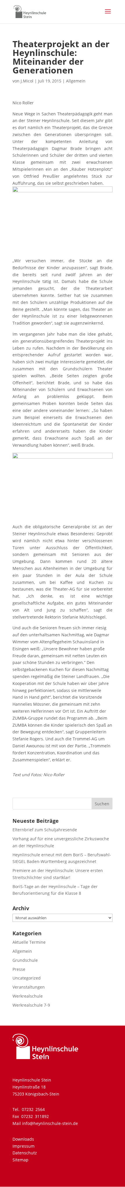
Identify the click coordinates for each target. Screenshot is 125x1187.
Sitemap (20, 1160)
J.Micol (27, 81)
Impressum (23, 1146)
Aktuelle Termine (29, 942)
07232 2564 (33, 1109)
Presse (18, 969)
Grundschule (25, 960)
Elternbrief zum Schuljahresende (44, 829)
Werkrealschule (27, 996)
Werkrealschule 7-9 (31, 1005)
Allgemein (75, 81)
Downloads (23, 1139)
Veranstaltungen (28, 987)
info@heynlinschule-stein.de (50, 1123)
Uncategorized (26, 978)
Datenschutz (24, 1153)
